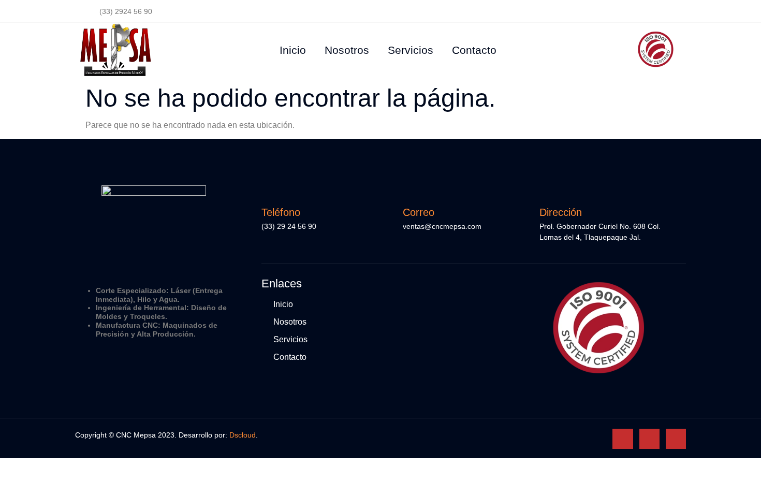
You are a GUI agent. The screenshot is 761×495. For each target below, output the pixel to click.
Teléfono (280, 212)
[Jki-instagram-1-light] (649, 439)
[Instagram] (650, 11)
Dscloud (242, 435)
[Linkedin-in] (674, 11)
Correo (418, 212)
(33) (269, 226)
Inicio (293, 50)
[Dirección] (547, 190)
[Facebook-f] (626, 11)
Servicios (410, 50)
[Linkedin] (676, 439)
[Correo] (410, 190)
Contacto (474, 50)
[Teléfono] (269, 190)
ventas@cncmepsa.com (442, 226)
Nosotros (347, 50)
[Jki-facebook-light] (622, 439)
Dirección (560, 212)
